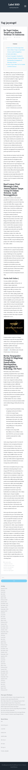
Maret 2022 (3, 688)
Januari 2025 (4, 624)
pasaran (5, 567)
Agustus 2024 (4, 633)
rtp (9, 349)
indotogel (5, 565)
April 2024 (3, 641)
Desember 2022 (4, 671)
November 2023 (4, 650)
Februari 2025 (4, 622)
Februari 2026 (4, 599)
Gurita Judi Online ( (12, 54)
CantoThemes (13, 767)
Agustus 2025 (4, 611)
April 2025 (3, 618)
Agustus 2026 (4, 588)
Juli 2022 (3, 680)
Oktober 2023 (4, 652)
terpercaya (6, 570)
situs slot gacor (4, 725)
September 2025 (4, 609)
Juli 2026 (3, 590)
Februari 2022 (4, 690)
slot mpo (3, 743)
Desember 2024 (4, 626)
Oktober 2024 (4, 629)
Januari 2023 (4, 669)
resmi (8, 567)
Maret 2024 (3, 643)
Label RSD (14, 4)
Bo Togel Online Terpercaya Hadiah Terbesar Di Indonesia (14, 32)
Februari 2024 (4, 644)
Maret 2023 (3, 665)
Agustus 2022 (4, 678)
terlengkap (9, 568)
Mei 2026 (3, 594)
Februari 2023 (4, 667)
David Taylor (18, 37)
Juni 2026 (3, 592)
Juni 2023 (3, 660)
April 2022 (3, 686)
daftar (9, 562)
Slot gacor (3, 747)
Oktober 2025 (4, 607)
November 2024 (4, 628)
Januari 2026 (4, 601)
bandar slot (3, 732)
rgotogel (11, 567)
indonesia (10, 563)
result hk (3, 728)
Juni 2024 (3, 637)
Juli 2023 (3, 658)
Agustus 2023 (4, 656)
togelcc (12, 570)
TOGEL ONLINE (5, 751)
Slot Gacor (3, 740)
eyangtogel (6, 563)
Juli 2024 (3, 635)
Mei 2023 (3, 661)
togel (9, 570)
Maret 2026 (3, 598)
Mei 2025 (3, 616)
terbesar (5, 568)
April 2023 (3, 663)
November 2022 (4, 673)
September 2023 (4, 654)
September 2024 (4, 631)
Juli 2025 (3, 613)
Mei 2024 (3, 639)
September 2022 (4, 676)
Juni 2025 (3, 614)
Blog (6, 38)
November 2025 (4, 605)
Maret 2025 (3, 620)
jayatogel (9, 565)
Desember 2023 (4, 648)
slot (2, 721)
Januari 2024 (4, 646)
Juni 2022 (3, 682)
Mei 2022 (3, 684)
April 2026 (3, 596)
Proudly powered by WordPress (10, 765)
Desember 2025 (4, 603)
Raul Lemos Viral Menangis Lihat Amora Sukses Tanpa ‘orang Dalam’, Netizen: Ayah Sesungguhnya (16, 50)
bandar (6, 562)
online (13, 565)
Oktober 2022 (4, 675)
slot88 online (4, 736)
